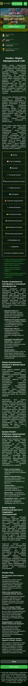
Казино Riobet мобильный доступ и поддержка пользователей (15, 274)
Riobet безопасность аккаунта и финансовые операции (14, 264)
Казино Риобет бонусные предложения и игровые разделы (12, 269)
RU (25, 4)
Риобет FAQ (8, 277)
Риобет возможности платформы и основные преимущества (15, 260)
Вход (14, 661)
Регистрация (17, 4)
